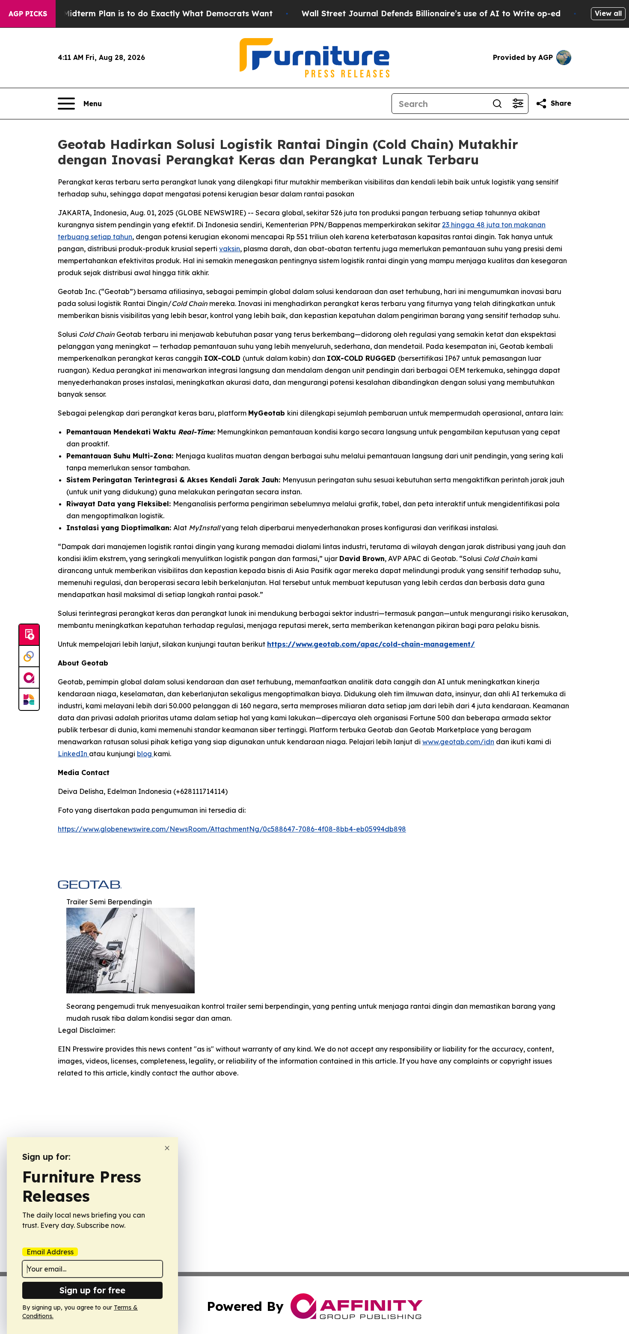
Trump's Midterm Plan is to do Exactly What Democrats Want (151, 13)
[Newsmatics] (29, 699)
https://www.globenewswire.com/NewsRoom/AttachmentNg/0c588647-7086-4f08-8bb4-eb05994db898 (232, 829)
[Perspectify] (29, 656)
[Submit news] (29, 635)
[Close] (167, 1148)
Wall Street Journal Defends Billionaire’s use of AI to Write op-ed (431, 13)
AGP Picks (28, 13)
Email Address (50, 1252)
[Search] (497, 103)
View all (608, 13)
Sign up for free (92, 1290)
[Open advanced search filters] (517, 103)
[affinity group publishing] (29, 678)
